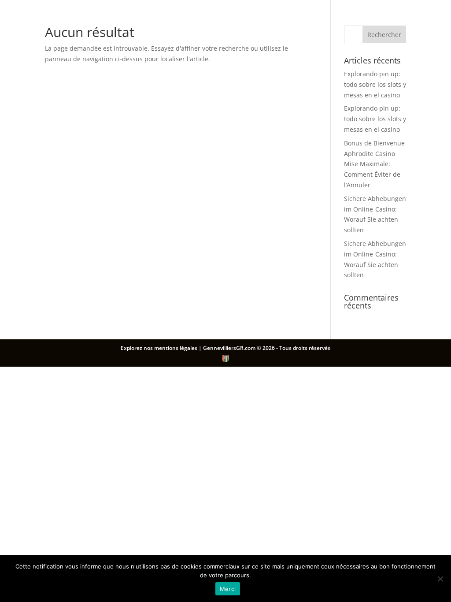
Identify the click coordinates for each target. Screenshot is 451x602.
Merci (228, 588)
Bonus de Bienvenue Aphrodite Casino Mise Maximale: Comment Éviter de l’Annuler (374, 164)
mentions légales (176, 348)
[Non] (440, 578)
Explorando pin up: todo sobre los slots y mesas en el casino (375, 84)
